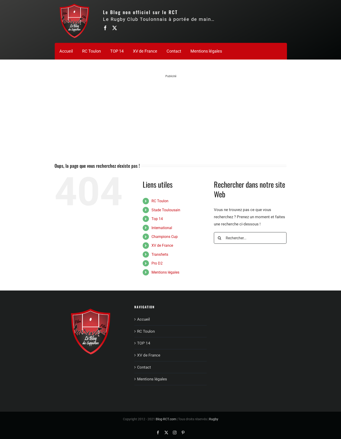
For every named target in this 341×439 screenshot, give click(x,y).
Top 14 (157, 219)
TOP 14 (143, 343)
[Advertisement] (171, 111)
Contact (144, 367)
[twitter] (114, 28)
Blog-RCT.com (166, 419)
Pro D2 (157, 263)
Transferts (159, 254)
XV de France (162, 245)
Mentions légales (165, 272)
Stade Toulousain (165, 210)
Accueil (143, 319)
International (161, 228)
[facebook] (105, 28)
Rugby (213, 419)
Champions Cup (164, 236)
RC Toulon (159, 201)
